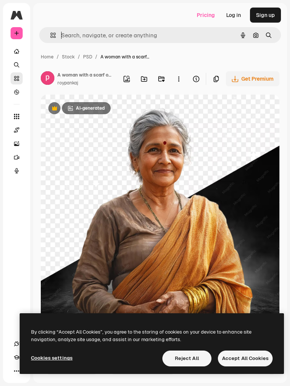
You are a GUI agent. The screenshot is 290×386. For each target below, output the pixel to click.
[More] (17, 371)
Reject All (187, 358)
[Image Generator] (17, 144)
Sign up (265, 15)
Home (47, 57)
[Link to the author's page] (47, 79)
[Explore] (17, 92)
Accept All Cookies (245, 358)
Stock (68, 57)
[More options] (178, 78)
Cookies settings (51, 358)
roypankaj (67, 83)
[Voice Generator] (17, 171)
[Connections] (17, 344)
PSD (87, 57)
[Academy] (17, 357)
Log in (233, 15)
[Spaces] (17, 130)
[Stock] (17, 78)
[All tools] (17, 116)
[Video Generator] (17, 157)
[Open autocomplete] (50, 35)
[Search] (17, 65)
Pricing (206, 15)
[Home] (17, 51)
